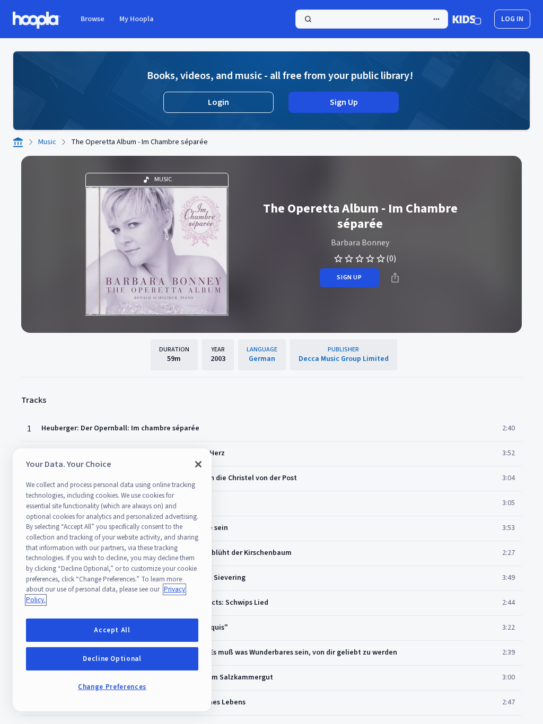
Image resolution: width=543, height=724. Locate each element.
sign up (349, 277)
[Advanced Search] (436, 19)
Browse (92, 19)
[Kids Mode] (467, 19)
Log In (512, 19)
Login (218, 102)
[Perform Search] (371, 19)
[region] (112, 579)
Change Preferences (112, 687)
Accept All (112, 630)
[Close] (198, 464)
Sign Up (344, 102)
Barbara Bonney (360, 243)
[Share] (395, 277)
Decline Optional (112, 659)
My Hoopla (136, 19)
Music (47, 142)
